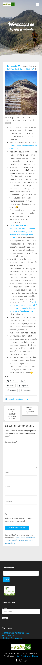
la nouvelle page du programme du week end (23, 145)
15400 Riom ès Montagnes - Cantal (16, 632)
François (13, 66)
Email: (4, 608)
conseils (11, 399)
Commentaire (11, 442)
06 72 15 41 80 (8, 635)
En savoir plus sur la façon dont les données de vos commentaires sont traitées (20, 540)
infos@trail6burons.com (12, 638)
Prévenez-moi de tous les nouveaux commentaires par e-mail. (18, 519)
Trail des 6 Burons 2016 (20, 69)
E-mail (8, 487)
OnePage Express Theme (27, 656)
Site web (8, 501)
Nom (7, 472)
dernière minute (21, 399)
